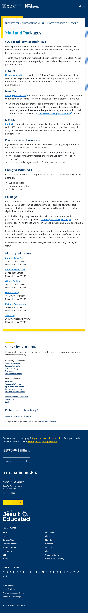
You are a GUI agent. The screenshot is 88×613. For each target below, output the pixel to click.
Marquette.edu (12, 23)
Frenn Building (12, 292)
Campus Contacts (10, 544)
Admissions (50, 532)
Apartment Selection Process (17, 386)
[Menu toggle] (84, 6)
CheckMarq (7, 551)
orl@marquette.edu (48, 421)
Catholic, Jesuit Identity (54, 559)
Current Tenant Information (16, 397)
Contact (9, 124)
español (6, 532)
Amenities (9, 381)
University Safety (52, 555)
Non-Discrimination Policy (13, 593)
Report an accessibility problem (18, 416)
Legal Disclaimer (9, 589)
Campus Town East (14, 258)
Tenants (75, 23)
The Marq (10, 315)
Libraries (48, 540)
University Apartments (57, 23)
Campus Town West (15, 269)
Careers (6, 536)
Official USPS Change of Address (54, 113)
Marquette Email (10, 547)
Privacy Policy (8, 585)
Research (49, 544)
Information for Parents (15, 391)
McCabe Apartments (15, 304)
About (47, 536)
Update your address (15, 75)
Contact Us (9, 399)
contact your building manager (56, 219)
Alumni (48, 551)
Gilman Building (13, 281)
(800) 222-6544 (9, 493)
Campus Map (8, 540)
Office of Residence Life (33, 23)
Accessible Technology (12, 597)
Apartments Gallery (13, 384)
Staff (7, 402)
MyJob (5, 559)
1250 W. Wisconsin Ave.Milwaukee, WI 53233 (12, 487)
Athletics (48, 547)
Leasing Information (13, 389)
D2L (4, 555)
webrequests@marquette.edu (42, 441)
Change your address (15, 95)
